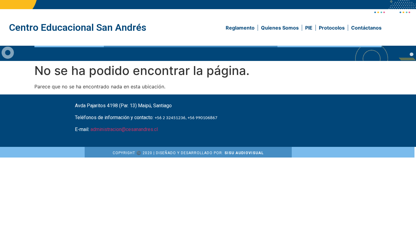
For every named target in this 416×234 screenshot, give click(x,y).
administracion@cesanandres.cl (124, 129)
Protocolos (332, 28)
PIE (308, 28)
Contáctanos (366, 28)
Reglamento (240, 28)
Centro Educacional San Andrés (77, 27)
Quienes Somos (280, 28)
